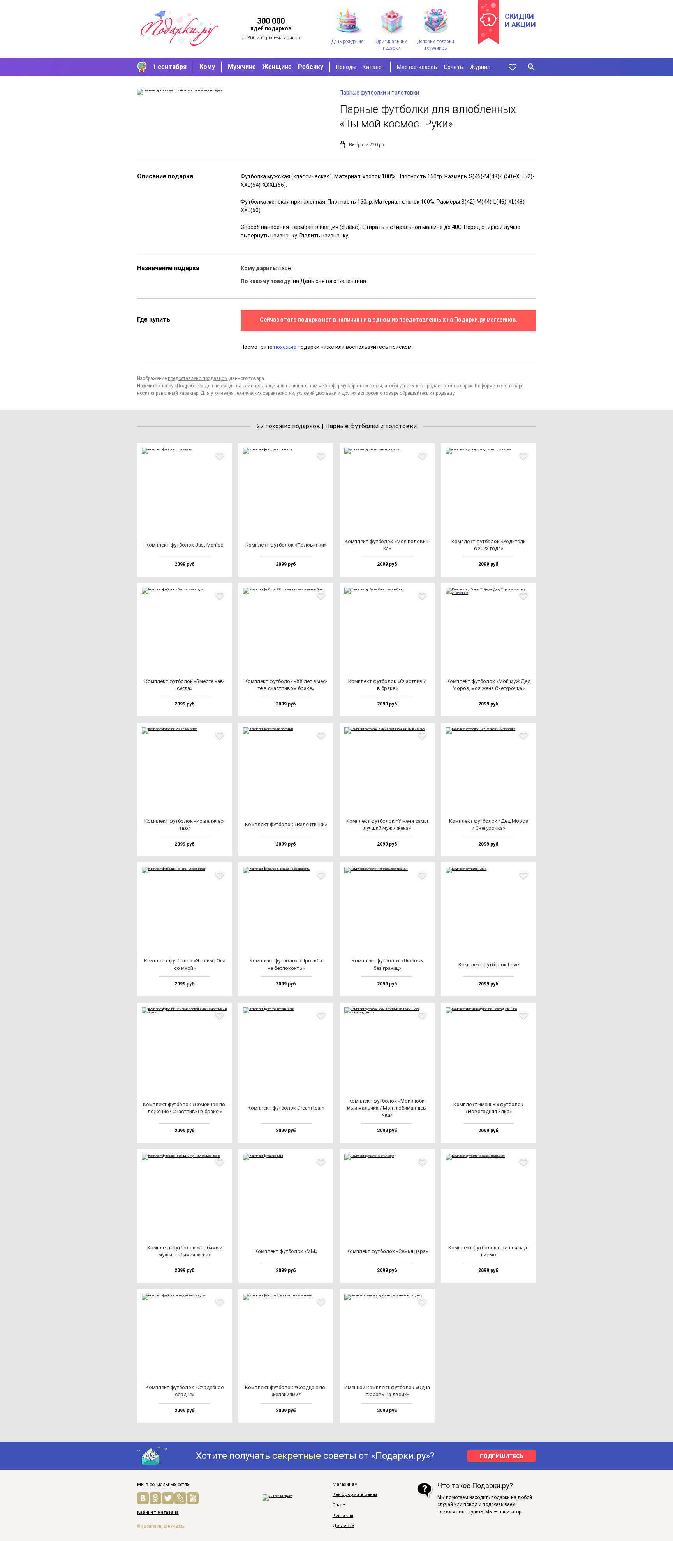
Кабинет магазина (158, 1512)
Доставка (343, 1525)
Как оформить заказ (355, 1494)
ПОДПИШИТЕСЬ (501, 1456)
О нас (339, 1505)
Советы (454, 67)
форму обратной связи (357, 386)
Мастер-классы (417, 67)
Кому (207, 66)
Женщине (277, 66)
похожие (285, 347)
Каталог (373, 67)
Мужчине (242, 66)
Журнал (480, 67)
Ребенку (310, 66)
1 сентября (170, 66)
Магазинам (345, 1484)
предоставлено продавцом (198, 378)
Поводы (346, 67)
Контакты (343, 1515)
